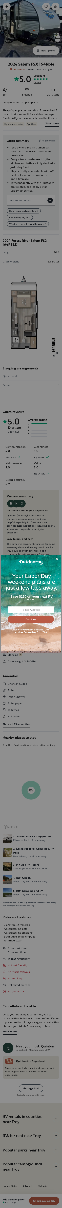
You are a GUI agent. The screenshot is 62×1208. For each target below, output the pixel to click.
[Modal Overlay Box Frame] (31, 604)
